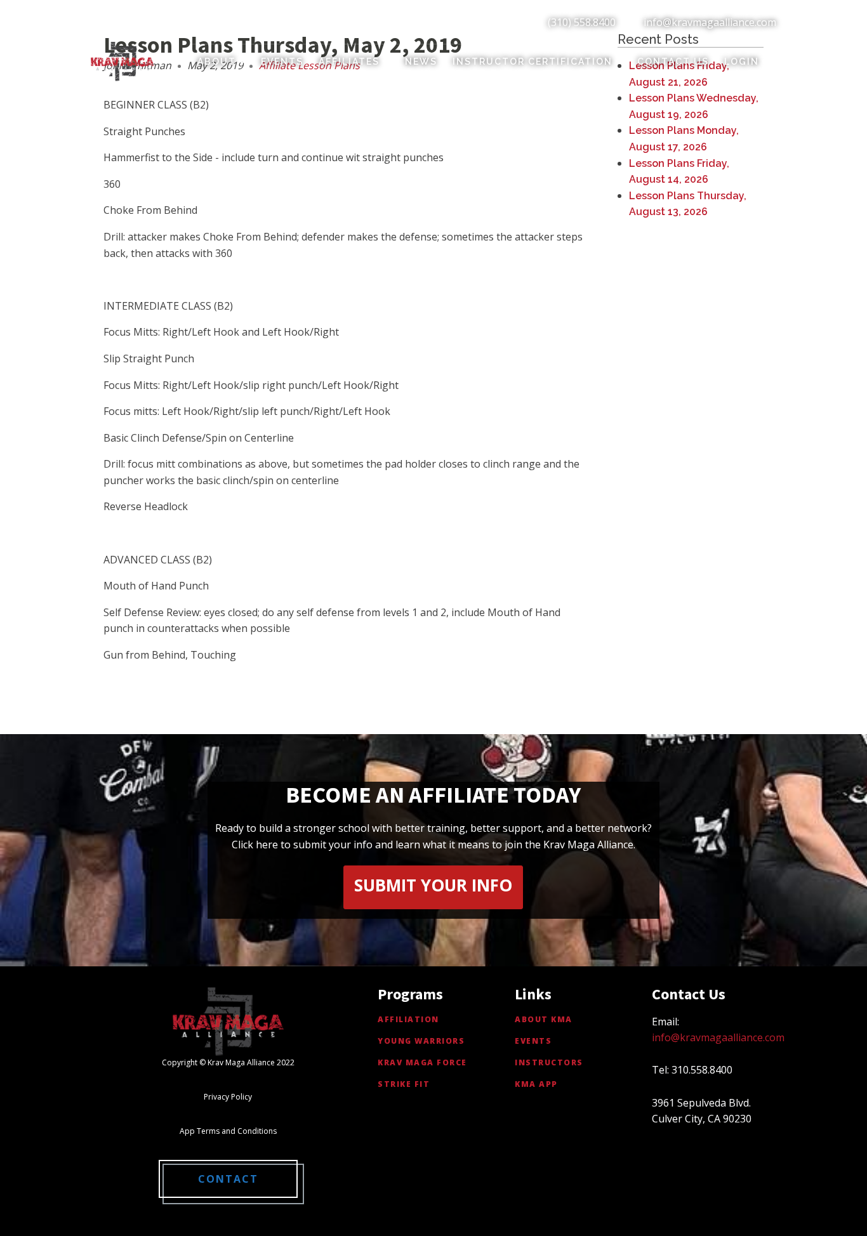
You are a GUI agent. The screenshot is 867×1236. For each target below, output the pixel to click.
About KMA (543, 1019)
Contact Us (673, 61)
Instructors (549, 1062)
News (421, 61)
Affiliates (349, 61)
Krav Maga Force (422, 1062)
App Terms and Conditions (228, 1131)
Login (741, 61)
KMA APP (536, 1084)
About (216, 61)
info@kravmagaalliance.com (710, 22)
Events (282, 61)
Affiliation (408, 1019)
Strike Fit (404, 1084)
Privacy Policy (228, 1096)
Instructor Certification (532, 61)
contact (228, 1179)
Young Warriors (421, 1040)
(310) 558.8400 (582, 22)
